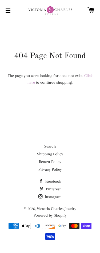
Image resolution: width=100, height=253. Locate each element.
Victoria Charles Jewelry (56, 208)
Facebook (52, 181)
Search (50, 146)
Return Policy (50, 161)
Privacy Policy (50, 169)
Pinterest (53, 189)
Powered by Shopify (50, 215)
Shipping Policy (50, 154)
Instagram (53, 196)
